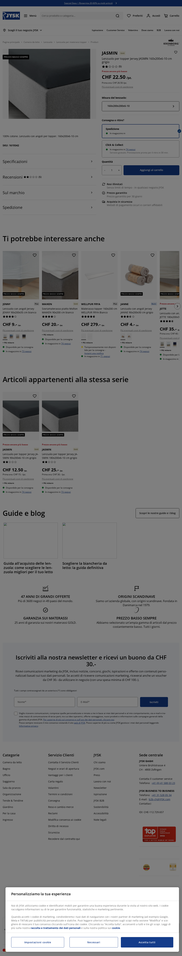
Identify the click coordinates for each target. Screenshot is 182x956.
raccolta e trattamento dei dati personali (56, 928)
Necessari (93, 942)
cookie (116, 928)
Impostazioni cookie (37, 942)
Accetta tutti (147, 942)
